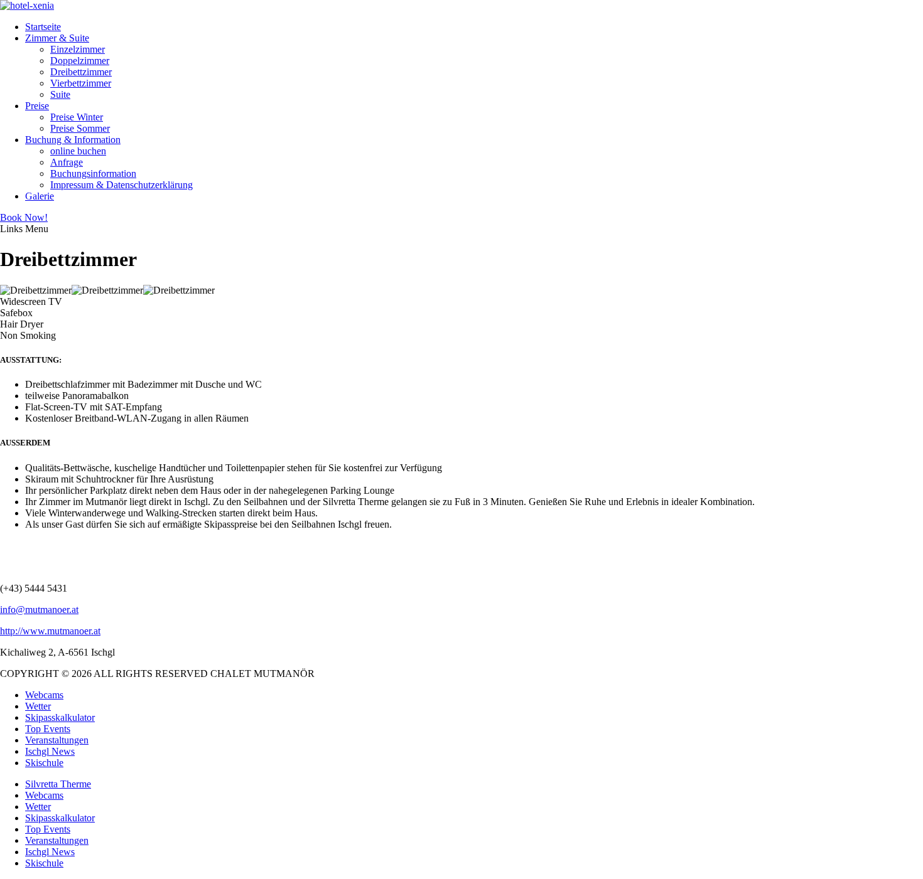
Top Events (47, 728)
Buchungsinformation (93, 173)
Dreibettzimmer (81, 72)
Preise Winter (76, 117)
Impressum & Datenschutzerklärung (121, 184)
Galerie (39, 196)
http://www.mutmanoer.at (50, 631)
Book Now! (24, 217)
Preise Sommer (80, 128)
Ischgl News (50, 751)
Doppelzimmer (79, 60)
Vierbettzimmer (80, 83)
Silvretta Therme (58, 784)
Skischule (44, 762)
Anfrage (66, 162)
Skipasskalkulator (60, 717)
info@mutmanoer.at (39, 609)
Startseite (43, 26)
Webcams (44, 695)
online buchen (78, 151)
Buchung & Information (73, 139)
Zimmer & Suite (57, 38)
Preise (37, 105)
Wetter (38, 706)
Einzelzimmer (77, 49)
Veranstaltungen (57, 740)
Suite (60, 94)
